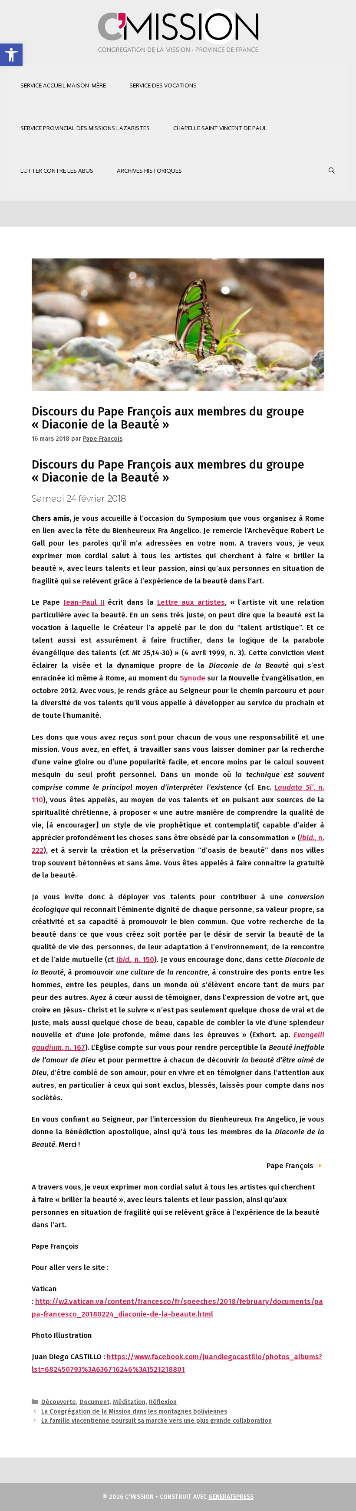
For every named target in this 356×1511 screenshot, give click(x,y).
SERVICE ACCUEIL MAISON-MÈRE (63, 85)
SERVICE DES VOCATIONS (163, 85)
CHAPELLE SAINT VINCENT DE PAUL (220, 128)
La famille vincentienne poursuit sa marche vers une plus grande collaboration (156, 1420)
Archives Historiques (149, 170)
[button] (11, 55)
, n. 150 (135, 959)
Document (94, 1402)
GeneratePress (231, 1497)
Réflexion (163, 1402)
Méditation (129, 1402)
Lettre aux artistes (191, 602)
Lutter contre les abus (56, 170)
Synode (192, 678)
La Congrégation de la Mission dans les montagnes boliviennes (134, 1411)
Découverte (58, 1402)
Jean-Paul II (84, 602)
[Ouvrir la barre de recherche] (331, 171)
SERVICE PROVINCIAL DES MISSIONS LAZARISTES (85, 128)
